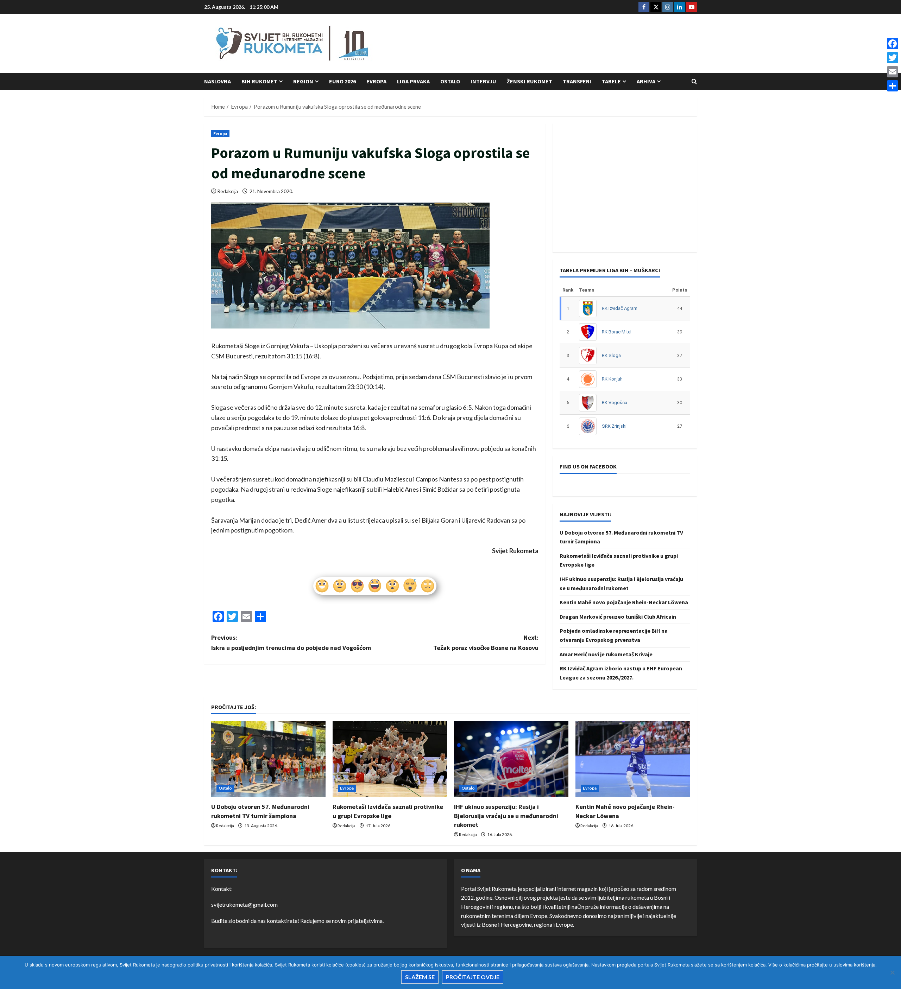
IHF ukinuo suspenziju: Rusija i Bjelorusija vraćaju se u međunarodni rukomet (506, 815)
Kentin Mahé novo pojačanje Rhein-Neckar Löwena (624, 602)
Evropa (376, 81)
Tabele (611, 81)
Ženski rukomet (529, 81)
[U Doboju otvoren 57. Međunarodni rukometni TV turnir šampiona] (268, 759)
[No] (892, 972)
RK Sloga (611, 355)
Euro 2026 (342, 81)
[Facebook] (893, 44)
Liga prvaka (413, 81)
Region (303, 81)
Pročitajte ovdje (472, 977)
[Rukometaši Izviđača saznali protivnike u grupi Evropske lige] (390, 759)
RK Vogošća (614, 402)
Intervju (483, 81)
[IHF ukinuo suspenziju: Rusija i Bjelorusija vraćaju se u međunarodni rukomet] (511, 759)
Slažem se (420, 977)
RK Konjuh (612, 379)
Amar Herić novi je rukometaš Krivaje (606, 654)
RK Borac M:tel (616, 331)
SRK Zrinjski (614, 426)
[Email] (893, 72)
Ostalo (450, 81)
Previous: (291, 642)
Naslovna (217, 81)
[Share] (893, 86)
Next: (485, 642)
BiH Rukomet (259, 81)
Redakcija (227, 191)
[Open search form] (694, 81)
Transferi (577, 81)
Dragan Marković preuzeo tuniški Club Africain (618, 616)
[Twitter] (893, 58)
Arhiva (646, 81)
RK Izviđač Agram (619, 308)
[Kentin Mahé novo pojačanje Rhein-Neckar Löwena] (632, 759)
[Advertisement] (569, 44)
